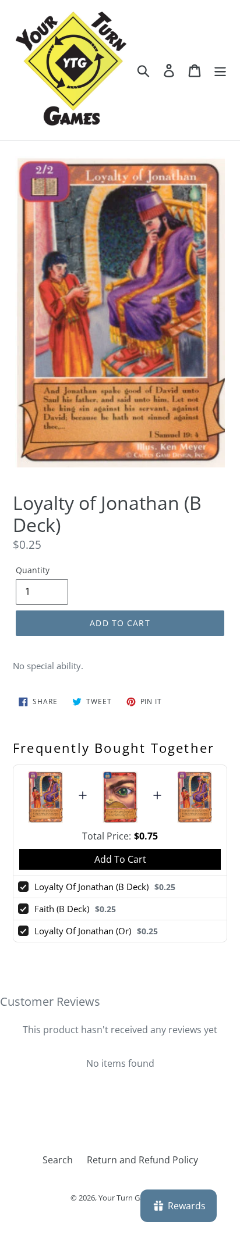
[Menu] (220, 70)
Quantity (33, 570)
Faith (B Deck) (61, 909)
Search (58, 1159)
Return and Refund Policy (142, 1159)
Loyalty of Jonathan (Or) (82, 931)
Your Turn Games (128, 1197)
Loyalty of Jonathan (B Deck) (91, 886)
